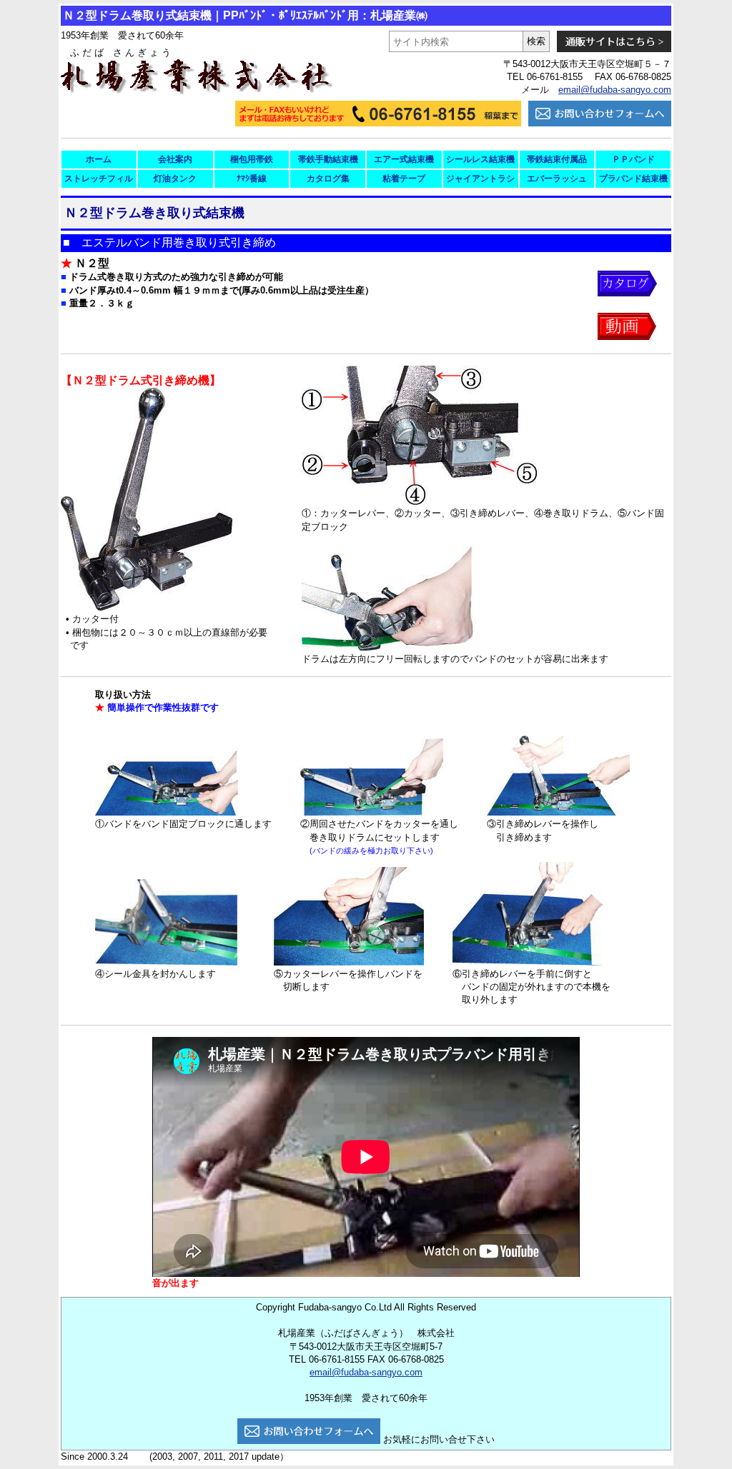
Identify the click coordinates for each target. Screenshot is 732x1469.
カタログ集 (328, 179)
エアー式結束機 (404, 159)
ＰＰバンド (633, 159)
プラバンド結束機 (633, 179)
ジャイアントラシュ (480, 181)
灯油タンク (175, 179)
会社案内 (175, 159)
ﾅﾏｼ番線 (252, 179)
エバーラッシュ (557, 179)
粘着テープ (403, 179)
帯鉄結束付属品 (557, 159)
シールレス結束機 (480, 159)
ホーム (99, 159)
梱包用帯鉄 (251, 159)
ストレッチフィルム (98, 181)
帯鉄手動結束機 (328, 159)
